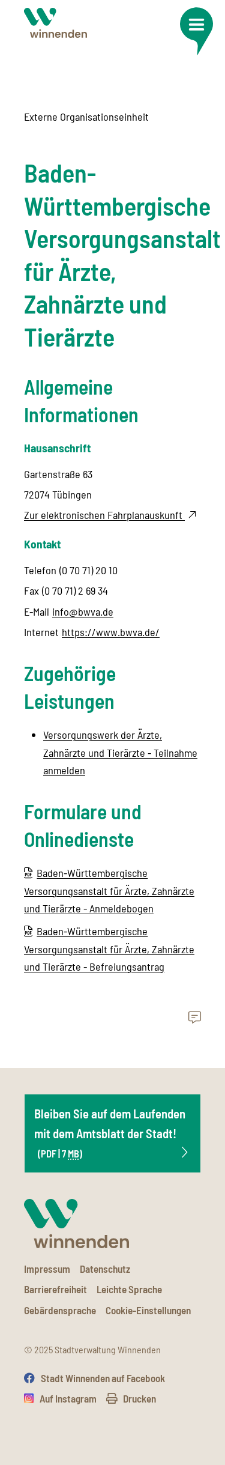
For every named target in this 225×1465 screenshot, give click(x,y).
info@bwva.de (82, 611)
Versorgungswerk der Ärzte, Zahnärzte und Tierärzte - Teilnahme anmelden (120, 752)
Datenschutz (105, 1269)
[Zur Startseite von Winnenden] (55, 22)
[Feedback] (194, 1018)
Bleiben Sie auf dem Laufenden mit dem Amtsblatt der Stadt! (109, 1133)
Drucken (139, 1398)
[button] (196, 31)
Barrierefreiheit (55, 1289)
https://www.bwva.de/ (111, 631)
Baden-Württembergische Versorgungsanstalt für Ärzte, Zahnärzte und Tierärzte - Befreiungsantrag (109, 948)
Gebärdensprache (60, 1310)
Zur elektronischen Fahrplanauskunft (104, 514)
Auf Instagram (68, 1398)
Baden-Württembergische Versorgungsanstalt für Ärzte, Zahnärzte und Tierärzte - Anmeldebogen (109, 890)
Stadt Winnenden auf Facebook (103, 1378)
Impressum (47, 1269)
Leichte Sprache (129, 1289)
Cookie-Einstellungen (148, 1310)
